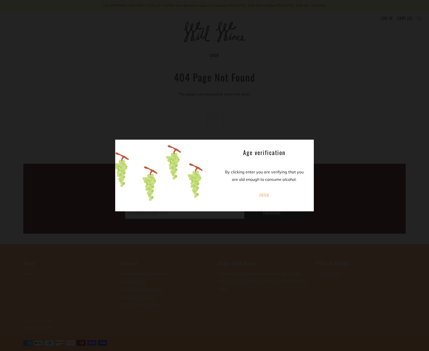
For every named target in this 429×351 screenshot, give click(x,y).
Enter (264, 195)
